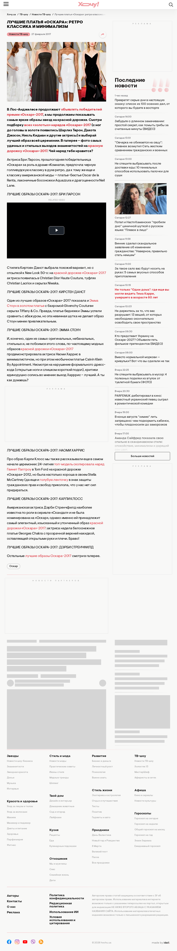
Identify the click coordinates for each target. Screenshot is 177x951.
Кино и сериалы (143, 795)
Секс (52, 869)
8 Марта (96, 846)
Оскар (13, 566)
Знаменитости (15, 767)
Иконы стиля (56, 772)
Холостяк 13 (141, 767)
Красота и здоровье (22, 801)
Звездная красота (17, 772)
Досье (10, 778)
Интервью (13, 789)
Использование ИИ (63, 912)
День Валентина (101, 835)
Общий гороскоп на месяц (149, 830)
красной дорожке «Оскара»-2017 (80, 273)
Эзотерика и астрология (106, 795)
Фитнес (11, 845)
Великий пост (100, 852)
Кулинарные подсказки (62, 846)
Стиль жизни (102, 790)
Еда (51, 841)
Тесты (95, 806)
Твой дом (56, 796)
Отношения (58, 859)
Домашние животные (61, 806)
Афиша (140, 790)
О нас (11, 907)
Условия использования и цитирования (62, 920)
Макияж (11, 817)
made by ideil (160, 943)
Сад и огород (57, 812)
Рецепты (54, 835)
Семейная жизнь (59, 875)
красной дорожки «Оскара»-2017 (47, 349)
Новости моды (57, 761)
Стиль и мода (59, 756)
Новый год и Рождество (106, 841)
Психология (98, 772)
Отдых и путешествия (105, 801)
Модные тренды (59, 778)
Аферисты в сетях (145, 778)
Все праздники (100, 863)
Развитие (99, 756)
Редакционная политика (60, 905)
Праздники (100, 830)
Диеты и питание (17, 828)
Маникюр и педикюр (19, 823)
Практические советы (62, 767)
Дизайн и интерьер (60, 801)
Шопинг (53, 783)
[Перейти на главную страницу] (88, 4)
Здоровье (12, 834)
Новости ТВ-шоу (18, 34)
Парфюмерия (15, 840)
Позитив (97, 812)
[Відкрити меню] (6, 4)
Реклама (13, 912)
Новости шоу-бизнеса (20, 761)
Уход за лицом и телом (20, 806)
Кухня (53, 830)
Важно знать (99, 778)
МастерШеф (142, 772)
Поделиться (102, 34)
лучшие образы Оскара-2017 (48, 556)
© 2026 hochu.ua (101, 943)
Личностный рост (102, 767)
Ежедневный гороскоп (147, 846)
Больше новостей (142, 456)
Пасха (95, 857)
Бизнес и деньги (101, 761)
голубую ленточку (54, 480)
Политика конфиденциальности (66, 897)
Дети (52, 880)
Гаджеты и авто (101, 817)
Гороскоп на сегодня (146, 818)
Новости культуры (145, 801)
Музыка (11, 783)
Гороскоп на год (143, 835)
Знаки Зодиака (142, 841)
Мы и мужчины (58, 864)
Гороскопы (142, 813)
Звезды (12, 756)
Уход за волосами (17, 812)
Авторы (13, 896)
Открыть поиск (171, 4)
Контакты (14, 901)
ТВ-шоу (140, 756)
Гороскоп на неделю (146, 824)
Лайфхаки (55, 817)
